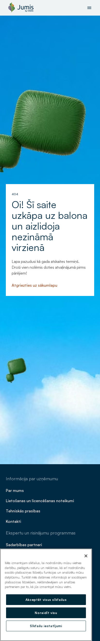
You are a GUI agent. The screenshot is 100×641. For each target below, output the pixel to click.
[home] (19, 8)
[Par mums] (15, 490)
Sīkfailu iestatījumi (46, 626)
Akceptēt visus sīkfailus (46, 600)
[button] (89, 8)
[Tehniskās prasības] (23, 510)
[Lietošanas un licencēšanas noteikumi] (40, 500)
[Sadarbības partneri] (24, 544)
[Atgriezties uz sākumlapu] (35, 285)
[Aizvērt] (86, 556)
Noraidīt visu (46, 613)
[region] (46, 595)
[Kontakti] (14, 521)
